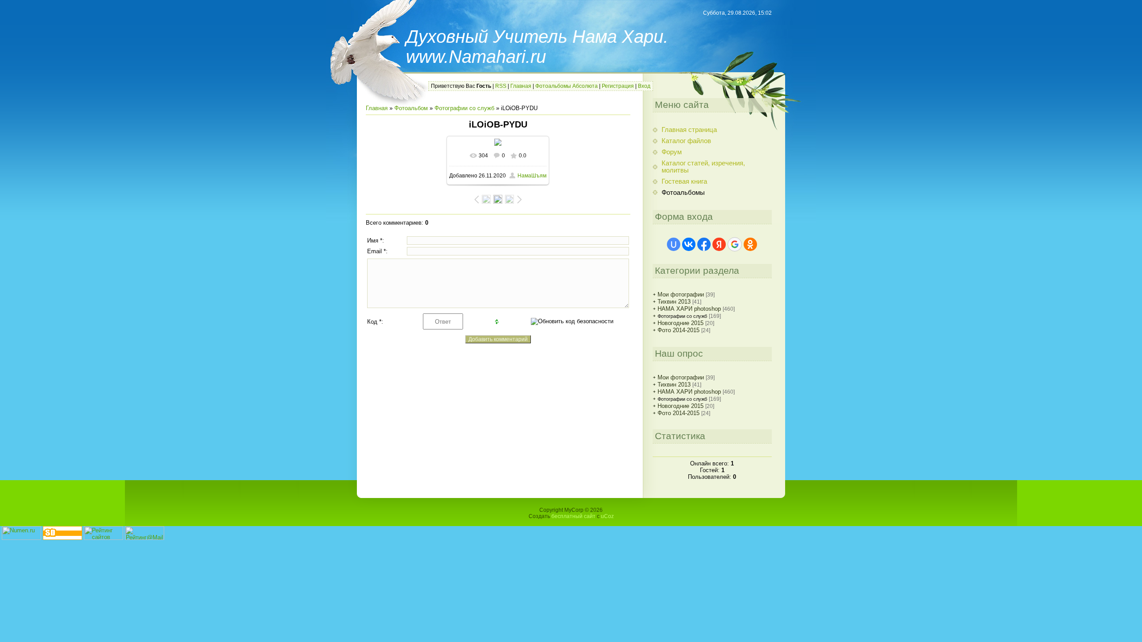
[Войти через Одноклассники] (750, 244)
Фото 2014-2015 (678, 330)
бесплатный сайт (573, 516)
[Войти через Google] (735, 244)
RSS (500, 86)
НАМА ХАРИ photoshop (689, 308)
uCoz (607, 516)
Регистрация (618, 86)
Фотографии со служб (464, 108)
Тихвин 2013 (674, 301)
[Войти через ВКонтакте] (688, 244)
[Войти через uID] (673, 244)
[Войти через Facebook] (704, 244)
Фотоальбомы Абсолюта (566, 86)
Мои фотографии (681, 294)
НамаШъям (531, 176)
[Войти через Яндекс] (719, 244)
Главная (520, 86)
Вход (644, 86)
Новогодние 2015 (680, 323)
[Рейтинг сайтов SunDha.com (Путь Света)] (62, 538)
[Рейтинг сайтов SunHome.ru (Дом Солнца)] (103, 538)
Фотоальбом (411, 108)
